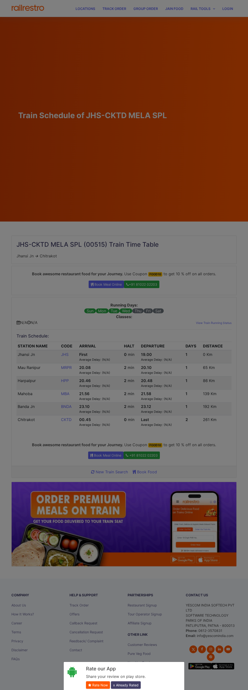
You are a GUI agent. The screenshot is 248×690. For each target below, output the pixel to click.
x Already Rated (126, 685)
